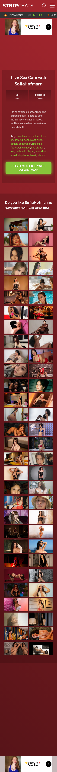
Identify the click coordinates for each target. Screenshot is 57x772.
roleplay (30, 151)
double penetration (21, 143)
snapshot (41, 151)
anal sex (22, 136)
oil (23, 151)
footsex (15, 147)
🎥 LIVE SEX (35, 15)
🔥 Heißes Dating (13, 15)
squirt (14, 155)
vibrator (42, 155)
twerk (33, 155)
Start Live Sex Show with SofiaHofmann (28, 168)
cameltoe (33, 136)
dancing (18, 139)
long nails (16, 151)
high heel (25, 147)
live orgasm (37, 147)
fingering (37, 143)
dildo (39, 139)
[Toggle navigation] (52, 5)
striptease (23, 155)
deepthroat (30, 139)
